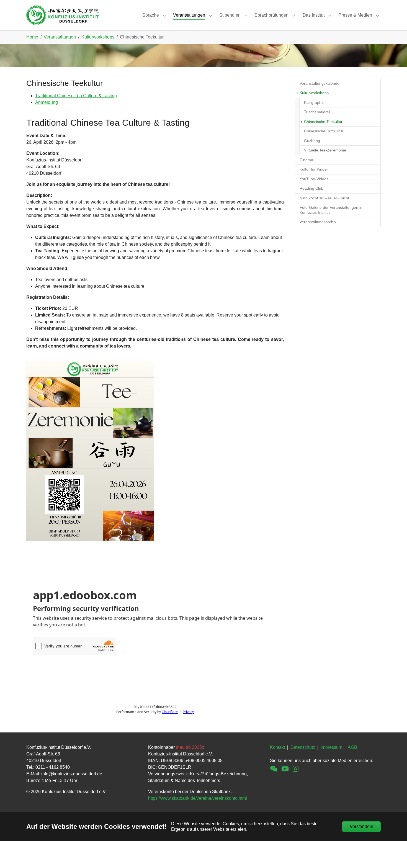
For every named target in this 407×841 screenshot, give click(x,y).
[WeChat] (273, 769)
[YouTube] (285, 769)
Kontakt (277, 747)
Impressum (331, 747)
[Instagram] (295, 769)
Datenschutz (302, 747)
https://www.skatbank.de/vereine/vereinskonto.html (197, 798)
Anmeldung (46, 102)
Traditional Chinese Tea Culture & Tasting (76, 95)
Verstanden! (361, 826)
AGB (352, 747)
